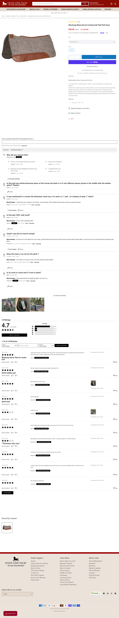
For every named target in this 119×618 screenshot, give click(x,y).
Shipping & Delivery (38, 566)
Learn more (24, 145)
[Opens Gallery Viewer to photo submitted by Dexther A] (37, 305)
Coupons (92, 573)
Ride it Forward (65, 568)
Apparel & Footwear (50, 9)
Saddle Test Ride (66, 573)
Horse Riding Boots (96, 561)
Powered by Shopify (64, 608)
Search (33, 561)
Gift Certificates (94, 571)
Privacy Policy (64, 580)
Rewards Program (66, 563)
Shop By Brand (94, 575)
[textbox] (59, 142)
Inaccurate (37, 204)
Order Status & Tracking (39, 563)
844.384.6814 (94, 3)
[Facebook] (104, 594)
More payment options (92, 66)
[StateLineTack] (15, 4)
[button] (92, 108)
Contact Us (35, 573)
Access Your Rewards (38, 578)
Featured (108, 9)
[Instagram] (108, 594)
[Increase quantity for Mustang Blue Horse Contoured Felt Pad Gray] (79, 57)
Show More (7, 492)
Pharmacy (92, 578)
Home (3, 16)
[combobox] (60, 4)
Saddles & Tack (34, 9)
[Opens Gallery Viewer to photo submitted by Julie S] (9, 305)
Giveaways (63, 575)
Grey (71, 50)
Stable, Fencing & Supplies (91, 9)
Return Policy (35, 568)
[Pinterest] (115, 594)
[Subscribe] (31, 594)
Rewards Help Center (67, 566)
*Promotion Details (37, 571)
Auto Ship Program (37, 575)
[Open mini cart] (115, 4)
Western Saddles (95, 568)
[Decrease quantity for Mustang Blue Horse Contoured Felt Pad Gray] (71, 57)
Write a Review (14, 335)
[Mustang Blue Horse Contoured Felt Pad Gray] (7, 527)
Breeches (92, 563)
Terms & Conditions (67, 582)
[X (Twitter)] (111, 594)
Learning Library (65, 578)
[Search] (85, 3)
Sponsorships (65, 571)
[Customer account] (111, 4)
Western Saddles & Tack (12, 16)
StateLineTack (56, 608)
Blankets (92, 566)
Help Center (35, 580)
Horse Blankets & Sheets (70, 9)
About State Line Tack (67, 561)
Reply (32, 204)
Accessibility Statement (68, 585)
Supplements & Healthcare (16, 9)
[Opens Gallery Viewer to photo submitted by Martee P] (23, 305)
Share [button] (72, 119)
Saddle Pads (23, 16)
